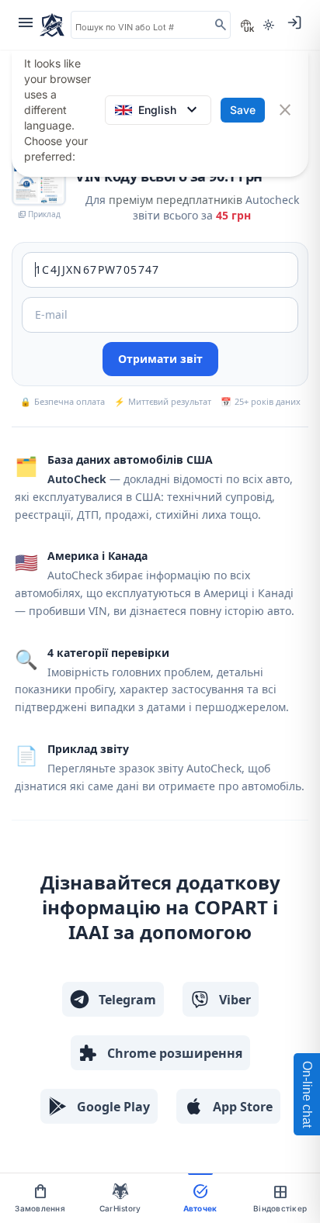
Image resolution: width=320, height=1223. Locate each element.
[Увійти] (294, 22)
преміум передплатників (175, 199)
